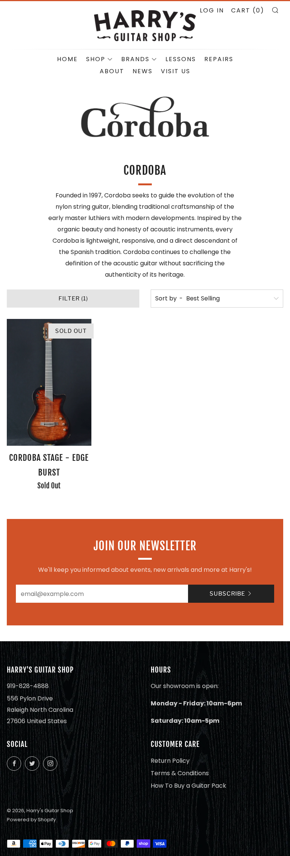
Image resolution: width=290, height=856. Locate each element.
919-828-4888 (28, 686)
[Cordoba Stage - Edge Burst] (49, 382)
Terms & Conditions (180, 773)
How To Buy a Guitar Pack (188, 785)
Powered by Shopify (31, 819)
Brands (135, 59)
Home (67, 59)
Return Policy (170, 760)
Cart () (247, 10)
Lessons (180, 59)
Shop (95, 59)
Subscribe (227, 593)
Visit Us (175, 71)
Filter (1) (73, 298)
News (143, 71)
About (112, 71)
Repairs (218, 59)
